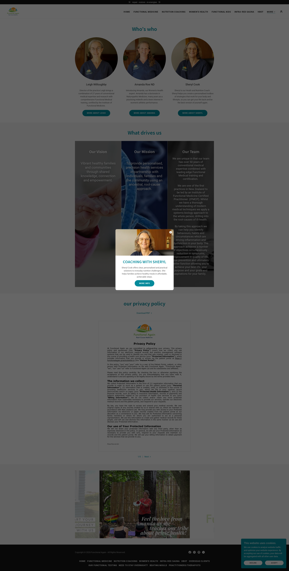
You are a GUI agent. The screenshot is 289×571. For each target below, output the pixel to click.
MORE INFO (144, 283)
